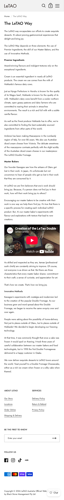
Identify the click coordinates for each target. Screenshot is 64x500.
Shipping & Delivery (13, 415)
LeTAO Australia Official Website (35, 491)
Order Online (10, 409)
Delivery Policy (38, 398)
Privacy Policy (38, 409)
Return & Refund (39, 404)
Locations (8, 404)
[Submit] (54, 438)
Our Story (8, 398)
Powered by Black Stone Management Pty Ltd (31, 493)
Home (7, 16)
